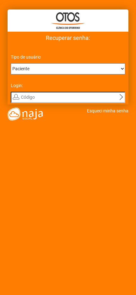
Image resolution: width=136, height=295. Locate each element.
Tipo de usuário (26, 57)
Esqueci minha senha (107, 110)
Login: (17, 85)
